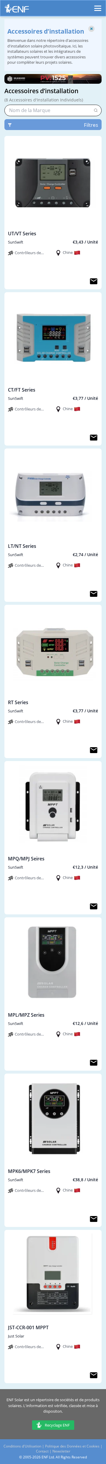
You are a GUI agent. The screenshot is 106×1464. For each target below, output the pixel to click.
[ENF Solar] (17, 10)
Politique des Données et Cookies (72, 1446)
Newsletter (61, 1451)
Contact (42, 1451)
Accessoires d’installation (41, 91)
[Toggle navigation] (97, 5)
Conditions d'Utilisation (22, 1446)
